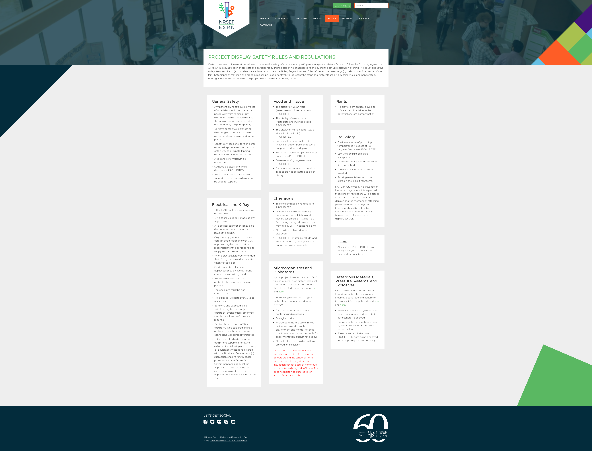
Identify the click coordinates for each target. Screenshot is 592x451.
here (315, 288)
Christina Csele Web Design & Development (228, 440)
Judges (318, 18)
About (264, 18)
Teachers (300, 18)
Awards (346, 18)
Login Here (342, 5)
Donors (363, 18)
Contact (266, 24)
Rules (332, 18)
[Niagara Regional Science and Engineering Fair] (227, 36)
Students (281, 18)
